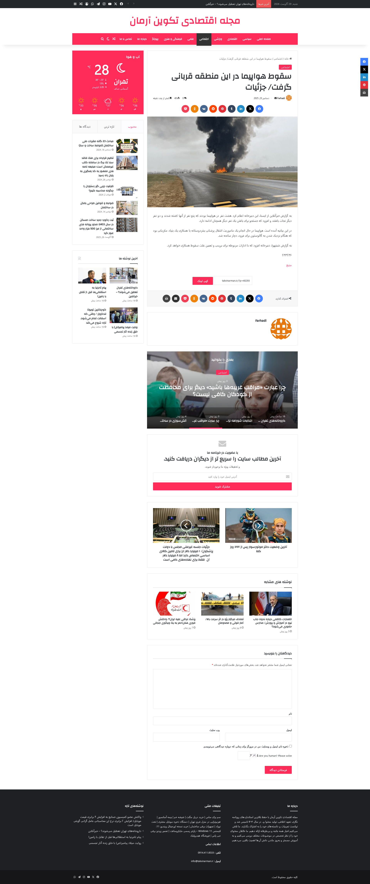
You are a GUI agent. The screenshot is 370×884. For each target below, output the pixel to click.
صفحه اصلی (264, 38)
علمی (191, 38)
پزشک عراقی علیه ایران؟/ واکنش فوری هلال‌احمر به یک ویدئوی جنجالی (174, 621)
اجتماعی (204, 38)
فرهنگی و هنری (173, 38)
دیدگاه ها (85, 126)
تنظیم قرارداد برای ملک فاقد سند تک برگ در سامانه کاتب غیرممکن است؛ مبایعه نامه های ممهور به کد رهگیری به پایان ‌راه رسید (97, 167)
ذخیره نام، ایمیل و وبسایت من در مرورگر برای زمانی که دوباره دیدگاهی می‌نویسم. (245, 746)
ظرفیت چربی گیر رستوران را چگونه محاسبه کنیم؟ (98, 188)
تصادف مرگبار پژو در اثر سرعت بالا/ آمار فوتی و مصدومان (224, 621)
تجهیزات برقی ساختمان (202, 826)
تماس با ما (125, 38)
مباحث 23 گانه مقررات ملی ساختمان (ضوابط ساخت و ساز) (96, 143)
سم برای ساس (213, 817)
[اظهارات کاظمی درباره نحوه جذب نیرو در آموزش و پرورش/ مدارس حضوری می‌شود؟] (270, 604)
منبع (289, 265)
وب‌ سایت (214, 730)
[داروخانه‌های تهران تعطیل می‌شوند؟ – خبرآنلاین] (124, 275)
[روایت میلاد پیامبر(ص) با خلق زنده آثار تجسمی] (124, 315)
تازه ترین (109, 126)
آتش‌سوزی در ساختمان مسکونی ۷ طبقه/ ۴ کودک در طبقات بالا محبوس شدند (213, 390)
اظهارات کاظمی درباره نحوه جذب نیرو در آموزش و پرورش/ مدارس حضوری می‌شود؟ (272, 623)
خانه (286, 58)
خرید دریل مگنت (195, 817)
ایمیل (289, 730)
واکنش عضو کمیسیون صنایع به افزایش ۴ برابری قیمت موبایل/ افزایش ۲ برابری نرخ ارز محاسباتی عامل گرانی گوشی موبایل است (107, 820)
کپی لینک (202, 281)
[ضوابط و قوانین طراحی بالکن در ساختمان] (127, 208)
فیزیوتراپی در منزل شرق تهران (205, 821)
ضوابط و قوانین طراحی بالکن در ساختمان (97, 205)
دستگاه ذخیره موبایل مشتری (173, 821)
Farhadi (281, 98)
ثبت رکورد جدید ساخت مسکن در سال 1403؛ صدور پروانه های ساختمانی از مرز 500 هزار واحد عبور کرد (96, 226)
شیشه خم (179, 817)
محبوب (132, 126)
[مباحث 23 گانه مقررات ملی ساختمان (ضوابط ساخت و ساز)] (127, 146)
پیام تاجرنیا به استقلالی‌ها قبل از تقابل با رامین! (230, 3)
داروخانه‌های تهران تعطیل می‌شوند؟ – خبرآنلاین (127, 292)
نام (290, 713)
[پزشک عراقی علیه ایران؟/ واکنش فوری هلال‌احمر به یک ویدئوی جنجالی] (174, 604)
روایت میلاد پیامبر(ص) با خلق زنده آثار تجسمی (125, 329)
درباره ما (142, 38)
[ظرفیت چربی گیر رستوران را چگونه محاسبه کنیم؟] (127, 191)
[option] (213, 390)
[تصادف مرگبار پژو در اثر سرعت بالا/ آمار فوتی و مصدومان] (222, 604)
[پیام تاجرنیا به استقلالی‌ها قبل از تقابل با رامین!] (92, 275)
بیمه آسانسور (165, 817)
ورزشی (218, 38)
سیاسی (247, 38)
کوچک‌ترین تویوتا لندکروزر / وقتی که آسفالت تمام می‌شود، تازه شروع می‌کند (93, 316)
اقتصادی (232, 38)
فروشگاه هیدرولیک (200, 835)
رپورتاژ (155, 38)
